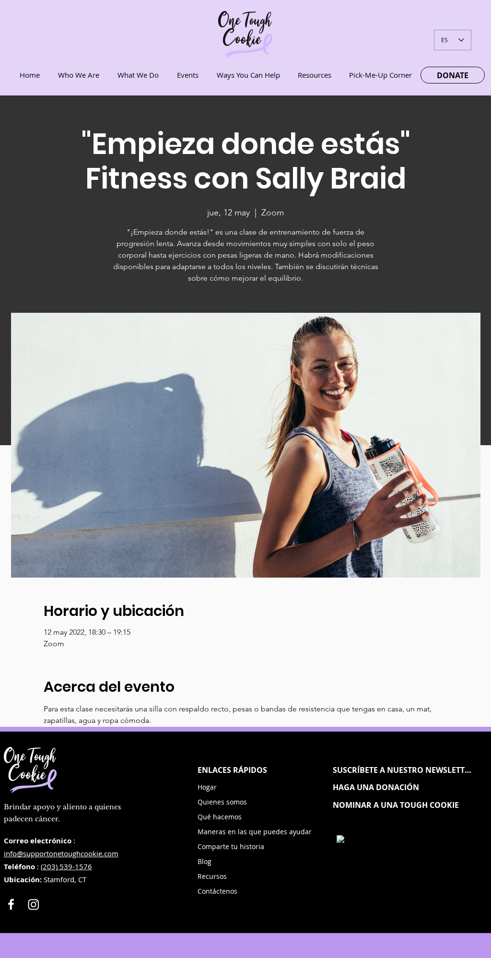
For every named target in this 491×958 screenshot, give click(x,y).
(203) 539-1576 (66, 866)
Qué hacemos (220, 816)
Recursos (212, 876)
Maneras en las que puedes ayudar (234, 831)
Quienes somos (222, 801)
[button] (403, 770)
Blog (204, 861)
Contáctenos (217, 891)
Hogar (207, 787)
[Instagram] (33, 904)
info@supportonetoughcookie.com (61, 853)
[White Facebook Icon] (11, 904)
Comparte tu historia (231, 846)
